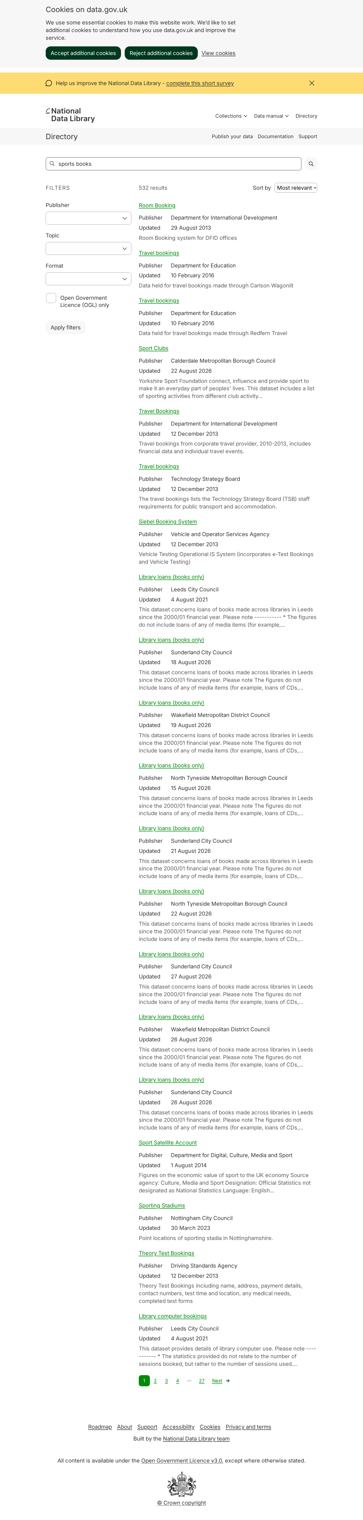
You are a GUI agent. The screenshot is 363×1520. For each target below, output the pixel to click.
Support (308, 136)
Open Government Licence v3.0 (181, 1460)
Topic (53, 235)
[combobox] (88, 218)
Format (54, 266)
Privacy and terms (248, 1427)
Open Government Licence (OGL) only (84, 301)
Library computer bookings (173, 1316)
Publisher (57, 205)
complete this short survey (200, 83)
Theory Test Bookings (166, 1253)
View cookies (219, 53)
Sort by (262, 188)
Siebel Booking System (168, 521)
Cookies (210, 1427)
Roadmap (100, 1427)
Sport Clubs (153, 348)
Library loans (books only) (171, 577)
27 (202, 1381)
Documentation (276, 136)
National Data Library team (196, 1438)
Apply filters (66, 327)
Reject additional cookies (161, 53)
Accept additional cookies (83, 53)
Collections (228, 116)
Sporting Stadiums (162, 1205)
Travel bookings (159, 253)
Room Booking (157, 205)
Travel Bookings (159, 411)
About (124, 1427)
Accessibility (178, 1427)
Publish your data (232, 136)
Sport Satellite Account (168, 1142)
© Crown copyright (181, 1503)
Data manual (268, 116)
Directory (306, 116)
